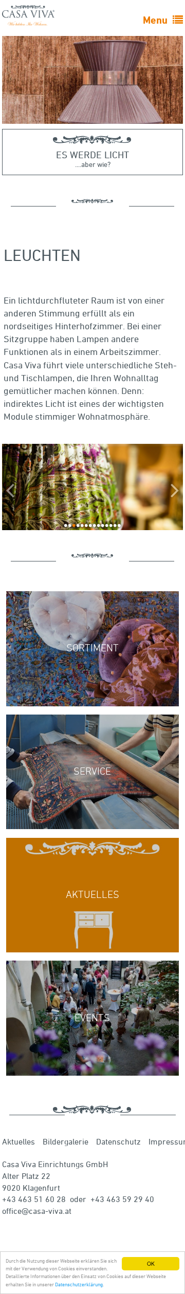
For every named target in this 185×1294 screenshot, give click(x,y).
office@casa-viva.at (36, 1210)
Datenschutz (118, 1141)
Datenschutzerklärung (79, 1284)
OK (151, 1263)
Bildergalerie (65, 1141)
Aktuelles (18, 1141)
